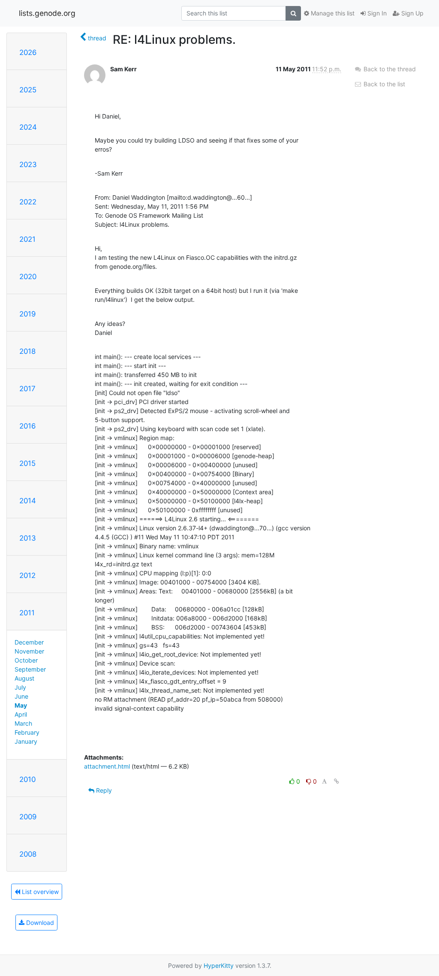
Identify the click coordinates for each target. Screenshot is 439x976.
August (24, 678)
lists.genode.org (47, 13)
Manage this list (332, 13)
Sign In (376, 13)
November (29, 651)
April (21, 714)
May (21, 705)
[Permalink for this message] (336, 781)
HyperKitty (219, 965)
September (30, 669)
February (27, 732)
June (21, 696)
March (23, 723)
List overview (39, 891)
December (29, 642)
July (20, 687)
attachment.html (107, 766)
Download (39, 922)
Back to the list (383, 84)
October (26, 660)
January (26, 741)
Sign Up (412, 13)
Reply (103, 790)
